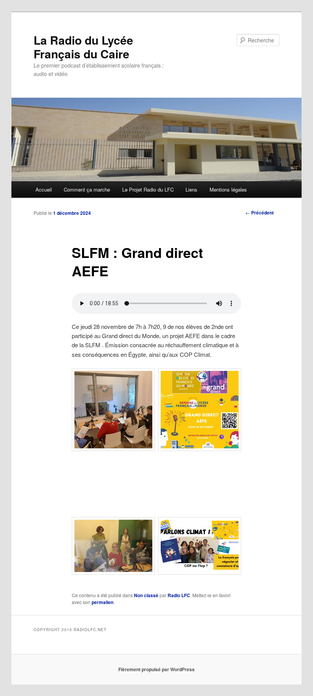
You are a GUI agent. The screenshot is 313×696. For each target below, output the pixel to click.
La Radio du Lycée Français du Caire (83, 47)
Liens (191, 189)
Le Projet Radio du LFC (148, 189)
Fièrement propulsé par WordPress (156, 669)
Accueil (43, 189)
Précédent (259, 212)
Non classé (146, 595)
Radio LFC (179, 595)
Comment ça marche (87, 189)
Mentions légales (228, 189)
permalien (102, 602)
